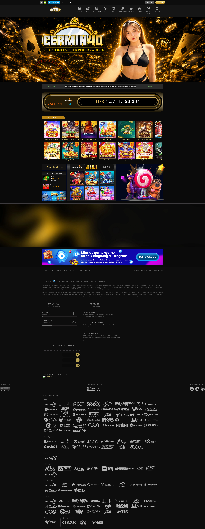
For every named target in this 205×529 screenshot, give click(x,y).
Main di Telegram (54, 2)
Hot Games (79, 11)
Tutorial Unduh (186, 229)
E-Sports (140, 11)
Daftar (160, 2)
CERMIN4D (45, 270)
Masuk (149, 2)
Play (67, 103)
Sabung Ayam (148, 12)
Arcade (131, 11)
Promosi (157, 11)
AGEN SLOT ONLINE (83, 270)
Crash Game (122, 11)
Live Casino (97, 11)
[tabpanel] (102, 49)
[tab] (77, 167)
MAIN (53, 129)
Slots (88, 11)
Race (105, 11)
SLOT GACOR (56, 270)
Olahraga (113, 11)
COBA (78, 176)
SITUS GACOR (69, 270)
